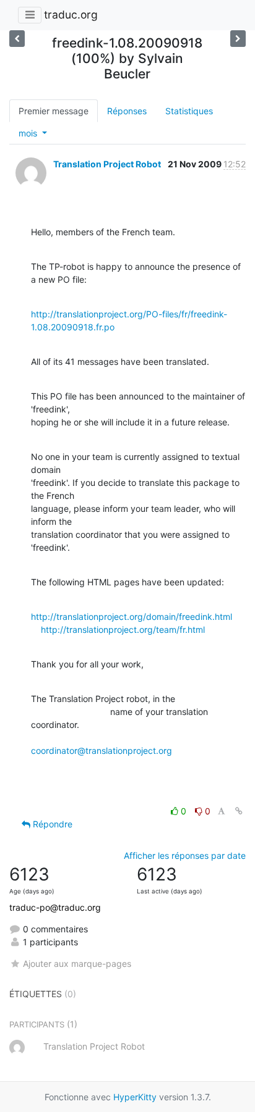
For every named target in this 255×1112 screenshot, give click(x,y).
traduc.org (71, 14)
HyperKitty (135, 1097)
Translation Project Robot (107, 164)
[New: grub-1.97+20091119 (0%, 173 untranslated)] (17, 38)
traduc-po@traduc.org (55, 907)
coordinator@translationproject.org (101, 750)
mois (29, 133)
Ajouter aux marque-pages (77, 963)
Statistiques (189, 111)
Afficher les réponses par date (185, 855)
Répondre (51, 824)
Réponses (127, 111)
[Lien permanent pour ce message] (239, 811)
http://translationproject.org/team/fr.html (123, 629)
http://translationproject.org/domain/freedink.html (131, 616)
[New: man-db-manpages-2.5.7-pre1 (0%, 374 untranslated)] (238, 38)
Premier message (54, 111)
